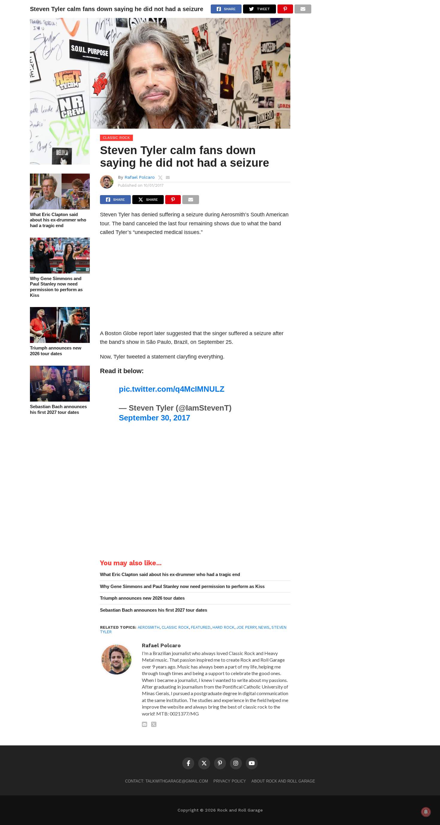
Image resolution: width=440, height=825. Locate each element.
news (263, 627)
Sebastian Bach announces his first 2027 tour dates (58, 409)
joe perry (246, 627)
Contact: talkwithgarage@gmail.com (166, 781)
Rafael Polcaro (140, 177)
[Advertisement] (195, 284)
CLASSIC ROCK (175, 627)
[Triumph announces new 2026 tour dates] (60, 341)
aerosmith (149, 627)
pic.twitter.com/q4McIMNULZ (171, 389)
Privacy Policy (229, 781)
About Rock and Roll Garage (283, 781)
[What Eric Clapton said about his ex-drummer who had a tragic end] (60, 207)
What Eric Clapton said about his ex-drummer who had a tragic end (58, 220)
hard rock (223, 627)
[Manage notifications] (426, 812)
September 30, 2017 (154, 418)
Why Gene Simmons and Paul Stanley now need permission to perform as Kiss (56, 287)
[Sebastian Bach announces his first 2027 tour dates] (60, 399)
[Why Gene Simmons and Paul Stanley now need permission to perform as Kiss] (60, 271)
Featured (200, 627)
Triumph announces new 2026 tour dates (55, 350)
